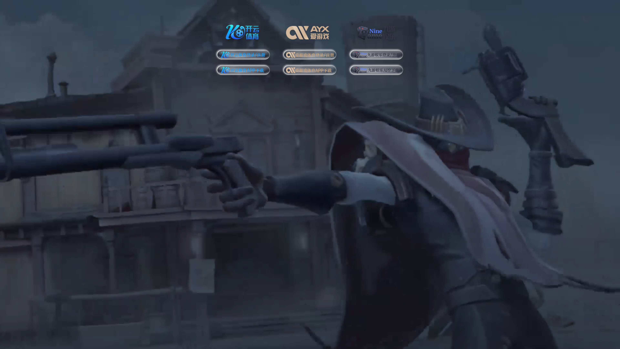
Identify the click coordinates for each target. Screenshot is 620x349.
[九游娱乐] (376, 31)
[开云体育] (243, 31)
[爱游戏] (310, 31)
